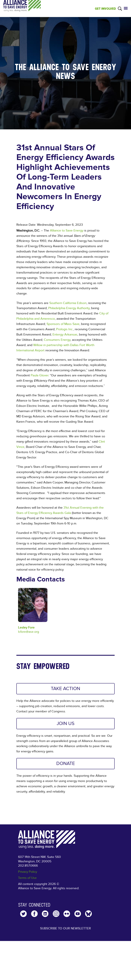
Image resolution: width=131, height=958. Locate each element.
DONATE (65, 763)
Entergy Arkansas (65, 334)
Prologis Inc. (64, 329)
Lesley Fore (26, 627)
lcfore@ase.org (28, 632)
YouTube (77, 913)
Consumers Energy (57, 340)
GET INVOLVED (105, 9)
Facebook (34, 913)
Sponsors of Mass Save (63, 324)
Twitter (23, 913)
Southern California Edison (67, 303)
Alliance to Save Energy (66, 230)
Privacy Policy (27, 872)
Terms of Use (27, 878)
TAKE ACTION (65, 688)
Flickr (66, 913)
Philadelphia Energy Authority (69, 308)
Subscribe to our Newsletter (65, 928)
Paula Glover (39, 375)
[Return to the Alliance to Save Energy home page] (22, 9)
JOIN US (65, 723)
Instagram (56, 913)
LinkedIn (45, 913)
